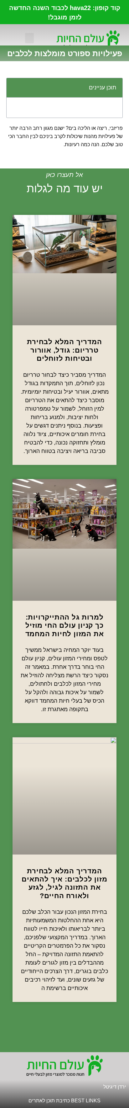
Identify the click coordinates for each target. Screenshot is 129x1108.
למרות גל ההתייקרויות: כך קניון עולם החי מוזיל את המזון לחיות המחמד (64, 625)
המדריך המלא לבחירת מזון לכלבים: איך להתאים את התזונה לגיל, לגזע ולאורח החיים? (64, 883)
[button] (29, 38)
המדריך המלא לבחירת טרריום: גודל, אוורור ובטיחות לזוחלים (64, 350)
